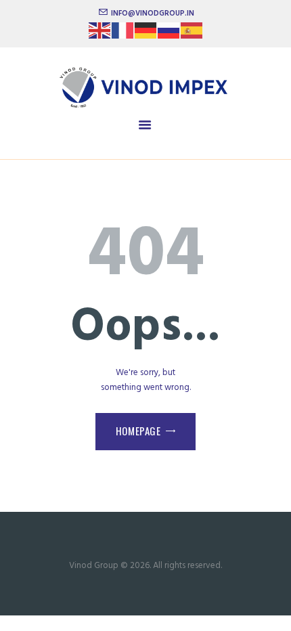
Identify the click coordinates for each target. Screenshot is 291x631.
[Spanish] (192, 35)
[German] (146, 35)
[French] (123, 35)
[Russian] (169, 35)
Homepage (138, 430)
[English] (100, 35)
